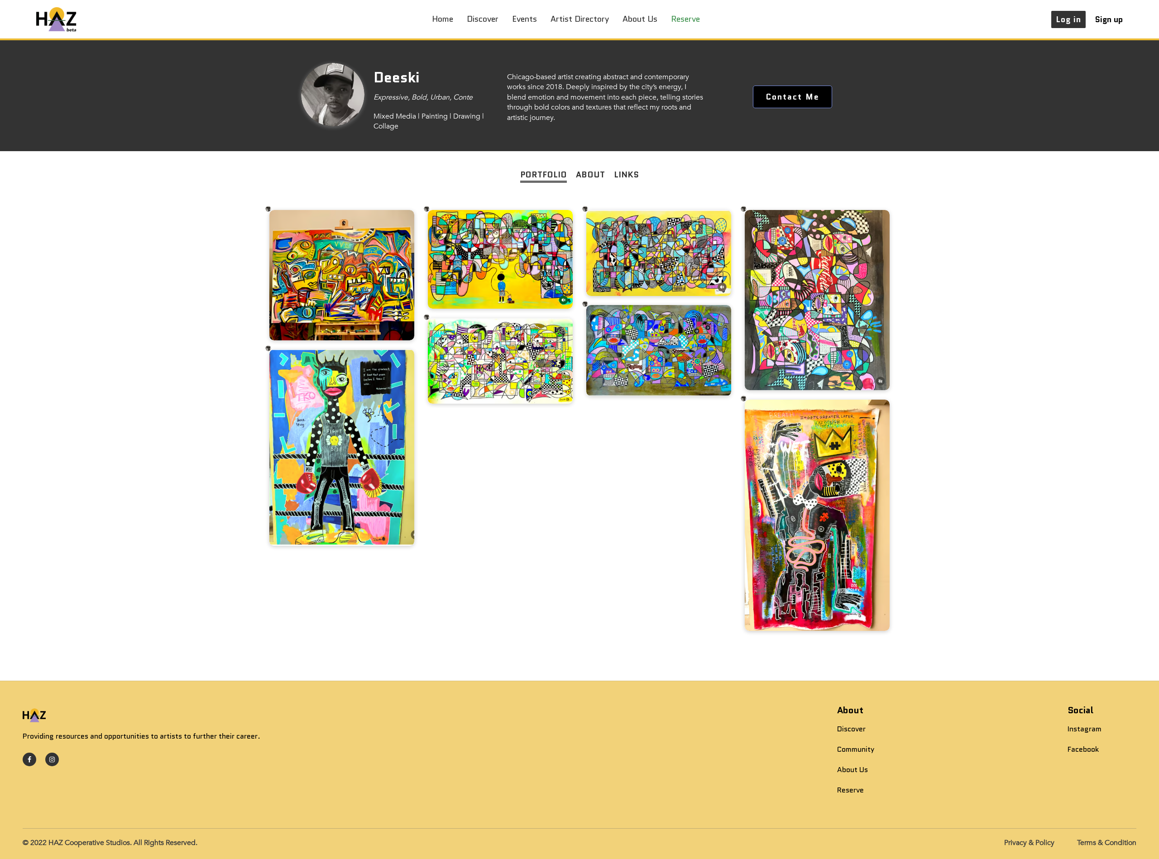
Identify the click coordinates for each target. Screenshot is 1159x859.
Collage (386, 126)
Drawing (466, 116)
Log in (1068, 19)
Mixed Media (395, 116)
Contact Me (792, 97)
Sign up (1109, 19)
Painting (434, 116)
